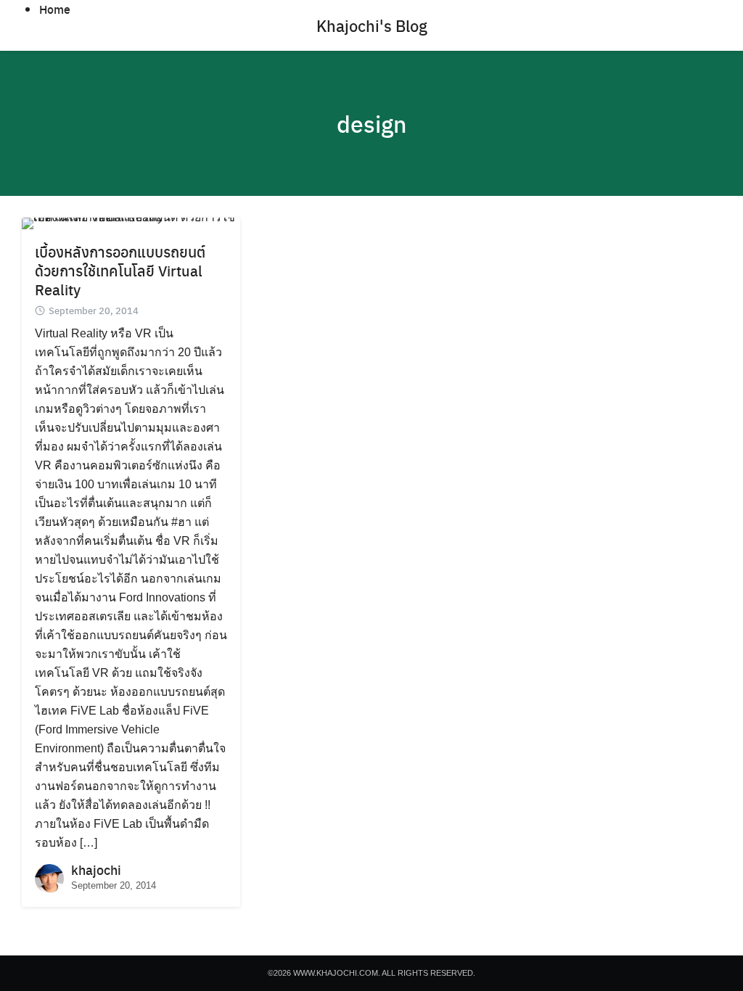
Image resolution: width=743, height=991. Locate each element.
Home (54, 9)
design (371, 123)
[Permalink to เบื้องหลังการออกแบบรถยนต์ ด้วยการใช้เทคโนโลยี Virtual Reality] (131, 222)
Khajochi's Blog (371, 25)
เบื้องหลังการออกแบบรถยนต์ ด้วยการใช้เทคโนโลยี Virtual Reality (120, 270)
